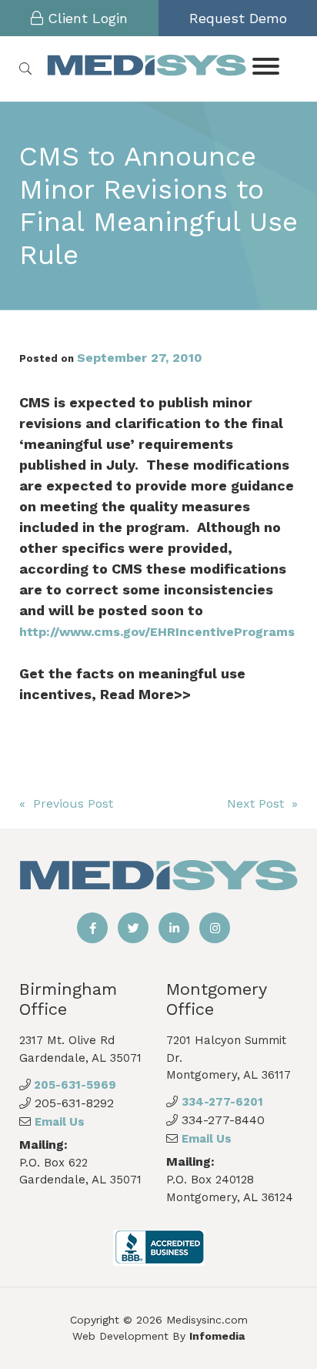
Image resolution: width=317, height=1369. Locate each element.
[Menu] (265, 65)
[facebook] (92, 927)
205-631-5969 (73, 1085)
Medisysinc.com (207, 1320)
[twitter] (133, 927)
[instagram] (214, 927)
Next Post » (262, 803)
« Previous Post (66, 803)
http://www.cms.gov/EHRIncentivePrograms (157, 631)
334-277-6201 (222, 1102)
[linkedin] (173, 927)
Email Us (60, 1122)
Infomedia (217, 1336)
